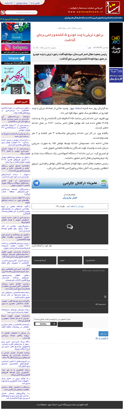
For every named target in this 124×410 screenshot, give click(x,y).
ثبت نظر (103, 334)
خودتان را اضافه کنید (75, 206)
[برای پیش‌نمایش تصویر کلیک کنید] (70, 84)
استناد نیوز (76, 108)
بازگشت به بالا (102, 338)
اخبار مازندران (70, 197)
